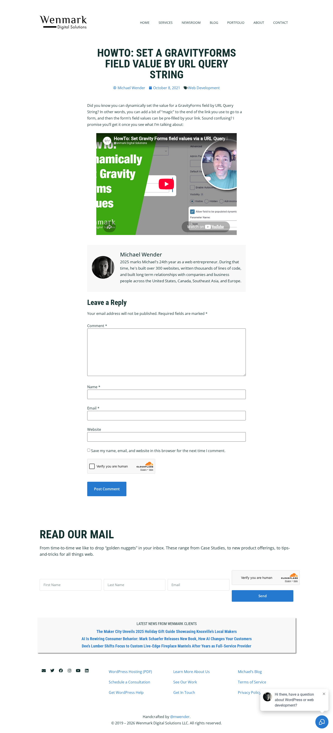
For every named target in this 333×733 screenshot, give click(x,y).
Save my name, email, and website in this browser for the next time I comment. (158, 451)
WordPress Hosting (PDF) (130, 671)
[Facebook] (61, 670)
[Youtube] (78, 670)
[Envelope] (44, 670)
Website (94, 429)
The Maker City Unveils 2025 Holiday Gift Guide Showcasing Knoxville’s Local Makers (167, 631)
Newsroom (191, 22)
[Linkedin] (87, 670)
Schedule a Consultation (129, 682)
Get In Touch (184, 692)
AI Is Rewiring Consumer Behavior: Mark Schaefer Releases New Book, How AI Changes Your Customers (167, 638)
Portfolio (235, 22)
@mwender (180, 716)
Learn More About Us (191, 671)
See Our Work (185, 682)
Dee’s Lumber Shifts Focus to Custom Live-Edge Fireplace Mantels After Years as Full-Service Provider (166, 646)
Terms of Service (252, 682)
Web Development (204, 87)
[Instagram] (69, 670)
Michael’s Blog (250, 671)
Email (93, 408)
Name (93, 387)
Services (166, 22)
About (258, 22)
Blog (214, 22)
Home (145, 22)
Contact (280, 22)
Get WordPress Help (126, 692)
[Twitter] (52, 670)
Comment (97, 326)
